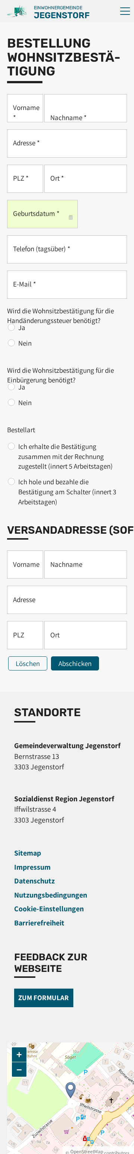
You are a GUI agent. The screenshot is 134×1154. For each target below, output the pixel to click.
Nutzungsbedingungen (50, 895)
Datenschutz (34, 881)
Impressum (32, 867)
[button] (125, 11)
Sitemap (27, 853)
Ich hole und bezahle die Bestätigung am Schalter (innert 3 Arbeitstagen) (67, 491)
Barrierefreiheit (39, 923)
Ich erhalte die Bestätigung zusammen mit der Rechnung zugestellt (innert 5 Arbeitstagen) (65, 456)
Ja (21, 327)
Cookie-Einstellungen (49, 909)
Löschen (28, 663)
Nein (25, 343)
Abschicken (75, 663)
